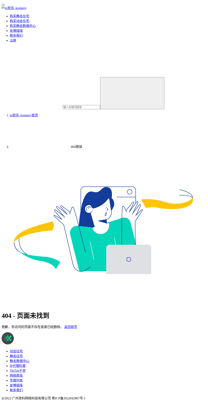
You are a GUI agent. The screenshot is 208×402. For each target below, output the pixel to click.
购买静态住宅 (19, 16)
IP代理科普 (18, 366)
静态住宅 (16, 356)
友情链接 (16, 30)
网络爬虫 (16, 375)
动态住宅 (16, 351)
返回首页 (70, 327)
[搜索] (132, 93)
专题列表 (16, 380)
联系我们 (16, 35)
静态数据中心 (19, 361)
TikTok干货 (18, 370)
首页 (24, 115)
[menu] (3, 4)
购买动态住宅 (19, 21)
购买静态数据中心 (23, 26)
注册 (13, 40)
